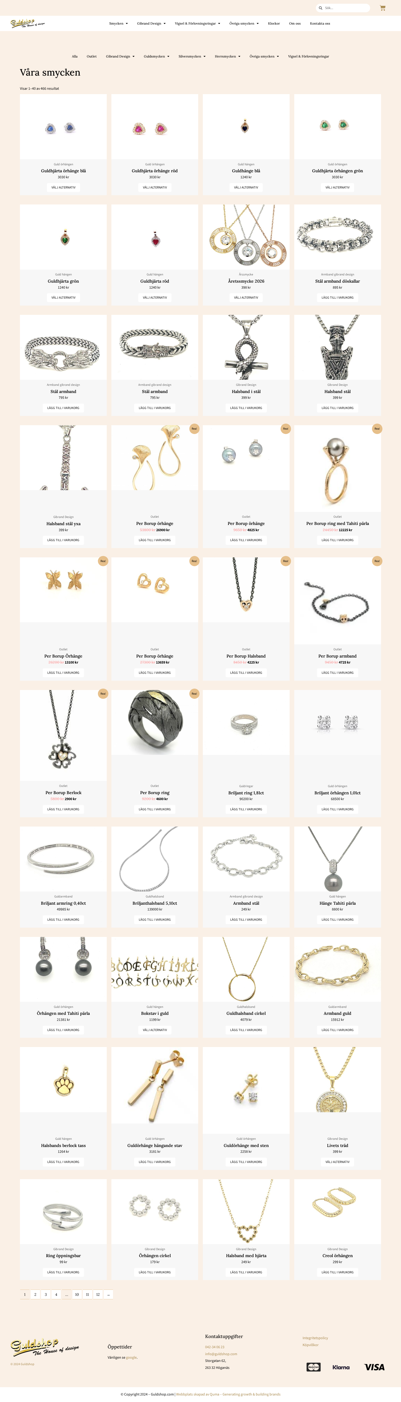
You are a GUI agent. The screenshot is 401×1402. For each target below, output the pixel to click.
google (131, 1357)
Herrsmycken (225, 56)
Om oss (295, 23)
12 (98, 1294)
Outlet (92, 56)
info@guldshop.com (221, 1354)
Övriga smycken (242, 23)
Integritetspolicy (315, 1338)
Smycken (116, 23)
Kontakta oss (320, 23)
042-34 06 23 (214, 1347)
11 (87, 1294)
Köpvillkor (311, 1345)
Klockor (274, 23)
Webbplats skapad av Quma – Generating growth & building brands (228, 1394)
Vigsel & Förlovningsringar (195, 23)
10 (77, 1294)
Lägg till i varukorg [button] (338, 297)
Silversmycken (190, 56)
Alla (75, 56)
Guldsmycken (154, 56)
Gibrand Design (149, 23)
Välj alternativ (63, 187)
